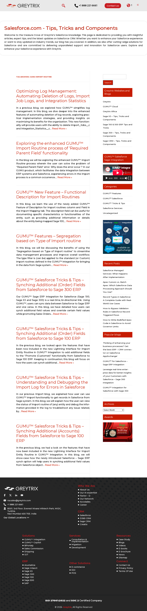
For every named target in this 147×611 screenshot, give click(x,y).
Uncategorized (110, 213)
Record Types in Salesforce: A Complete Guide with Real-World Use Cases (117, 300)
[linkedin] (16, 495)
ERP (25, 561)
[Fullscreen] (129, 178)
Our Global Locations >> (16, 517)
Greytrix (107, 101)
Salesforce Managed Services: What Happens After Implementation (115, 273)
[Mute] (126, 178)
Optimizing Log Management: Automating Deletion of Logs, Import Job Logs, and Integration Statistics (53, 96)
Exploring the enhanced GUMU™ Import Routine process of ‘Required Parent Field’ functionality (52, 148)
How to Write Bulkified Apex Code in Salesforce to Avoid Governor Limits (117, 323)
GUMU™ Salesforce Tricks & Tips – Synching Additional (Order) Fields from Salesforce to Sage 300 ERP (50, 284)
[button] (129, 5)
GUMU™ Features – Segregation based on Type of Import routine (48, 238)
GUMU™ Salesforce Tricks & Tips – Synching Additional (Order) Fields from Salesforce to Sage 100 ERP (50, 333)
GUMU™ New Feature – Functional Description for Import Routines (51, 194)
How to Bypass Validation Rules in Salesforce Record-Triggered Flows (116, 311)
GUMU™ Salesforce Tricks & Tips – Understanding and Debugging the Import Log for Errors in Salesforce (52, 382)
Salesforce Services (112, 208)
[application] (117, 172)
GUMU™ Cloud (110, 106)
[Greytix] (31, 488)
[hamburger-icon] (138, 5)
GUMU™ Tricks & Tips (114, 203)
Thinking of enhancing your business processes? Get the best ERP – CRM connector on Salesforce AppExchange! (117, 349)
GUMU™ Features (112, 193)
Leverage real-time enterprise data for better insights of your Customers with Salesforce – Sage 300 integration (117, 376)
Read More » (59, 128)
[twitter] (10, 495)
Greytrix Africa (110, 111)
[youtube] (21, 495)
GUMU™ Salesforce (113, 198)
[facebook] (4, 495)
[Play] (106, 178)
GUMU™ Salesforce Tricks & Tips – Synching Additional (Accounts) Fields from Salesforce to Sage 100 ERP (50, 433)
